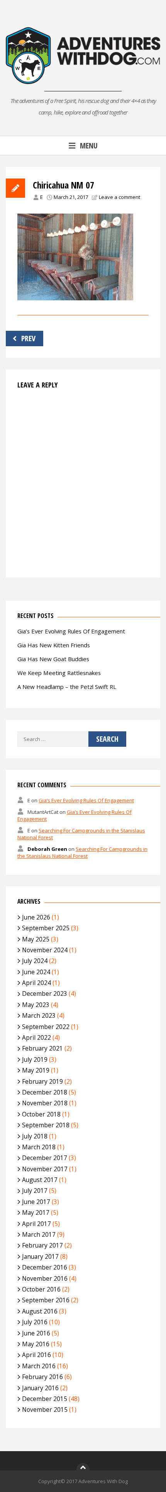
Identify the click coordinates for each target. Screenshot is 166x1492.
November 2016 (45, 1278)
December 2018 (44, 1092)
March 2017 (39, 1234)
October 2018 (41, 1114)
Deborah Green (47, 848)
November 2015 (45, 1409)
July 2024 (34, 960)
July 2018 (34, 1136)
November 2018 (45, 1103)
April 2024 (36, 982)
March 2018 (39, 1147)
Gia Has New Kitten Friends (53, 645)
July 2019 (34, 1059)
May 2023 (35, 1004)
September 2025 (45, 928)
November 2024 (45, 950)
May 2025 (35, 939)
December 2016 (44, 1267)
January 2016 (40, 1388)
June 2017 (36, 1201)
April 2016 (36, 1355)
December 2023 (44, 993)
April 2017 (36, 1223)
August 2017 (40, 1179)
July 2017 (34, 1190)
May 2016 (35, 1344)
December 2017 (44, 1158)
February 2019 (42, 1081)
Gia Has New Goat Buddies (53, 659)
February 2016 (42, 1376)
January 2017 (40, 1256)
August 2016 (40, 1311)
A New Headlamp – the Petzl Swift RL (66, 686)
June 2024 (36, 972)
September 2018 (45, 1125)
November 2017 (45, 1169)
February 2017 (42, 1245)
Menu (89, 145)
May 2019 (35, 1070)
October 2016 (41, 1289)
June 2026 (36, 917)
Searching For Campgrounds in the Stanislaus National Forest (82, 852)
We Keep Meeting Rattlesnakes (59, 673)
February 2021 (42, 1048)
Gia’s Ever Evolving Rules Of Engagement (71, 631)
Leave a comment (119, 197)
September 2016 (45, 1300)
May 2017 (35, 1212)
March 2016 (39, 1366)
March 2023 (39, 1015)
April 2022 (36, 1037)
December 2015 (44, 1398)
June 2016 (36, 1333)
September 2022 (45, 1026)
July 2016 (34, 1322)
